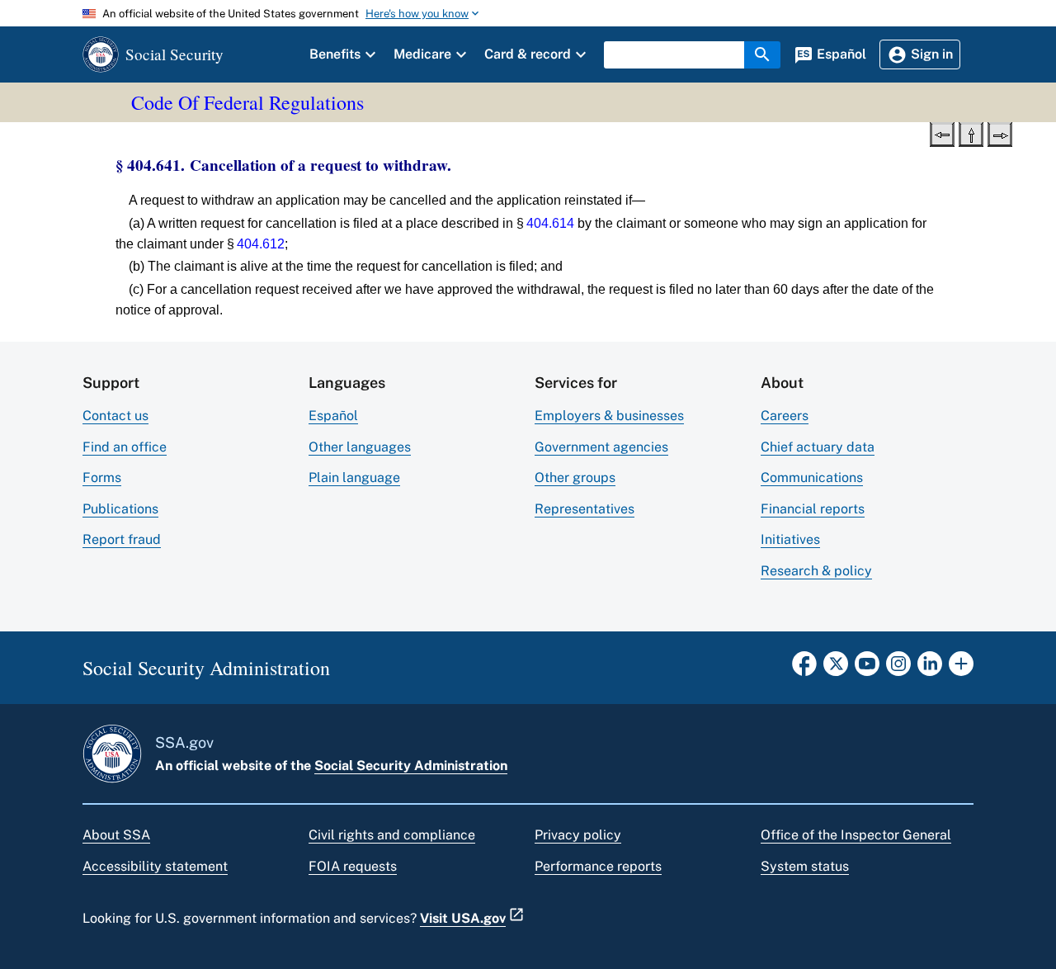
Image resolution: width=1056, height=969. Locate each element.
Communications (812, 477)
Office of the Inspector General (856, 835)
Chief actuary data (817, 447)
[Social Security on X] (835, 668)
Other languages (360, 447)
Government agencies (601, 447)
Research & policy (816, 571)
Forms (101, 477)
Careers (784, 415)
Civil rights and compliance (392, 835)
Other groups (575, 477)
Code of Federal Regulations (247, 102)
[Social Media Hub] (961, 668)
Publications (120, 509)
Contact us (115, 415)
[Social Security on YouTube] (867, 668)
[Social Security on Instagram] (898, 668)
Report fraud (121, 539)
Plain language (354, 477)
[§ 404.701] (1000, 133)
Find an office (124, 447)
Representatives (584, 509)
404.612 (261, 244)
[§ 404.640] (942, 133)
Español (333, 415)
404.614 (550, 223)
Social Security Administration (410, 765)
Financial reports (813, 509)
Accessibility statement (155, 866)
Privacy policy (578, 835)
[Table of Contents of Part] (971, 133)
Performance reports (598, 866)
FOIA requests (353, 866)
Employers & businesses (609, 415)
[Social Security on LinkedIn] (929, 668)
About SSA (116, 835)
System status (805, 866)
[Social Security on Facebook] (804, 668)
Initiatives (790, 539)
